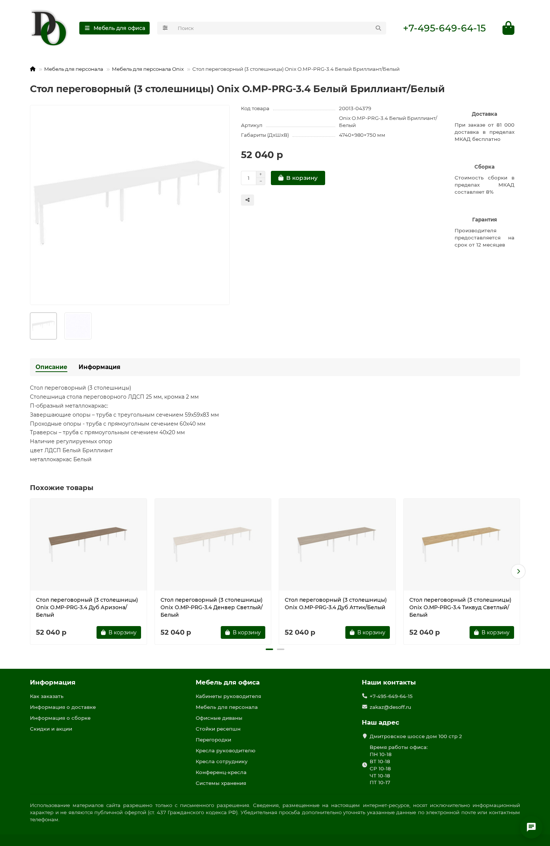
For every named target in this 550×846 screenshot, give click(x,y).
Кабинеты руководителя (228, 696)
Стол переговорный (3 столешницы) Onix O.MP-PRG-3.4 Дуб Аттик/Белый (336, 603)
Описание (51, 367)
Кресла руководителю (226, 750)
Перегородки (213, 740)
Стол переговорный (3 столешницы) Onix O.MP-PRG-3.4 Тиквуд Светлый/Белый (460, 607)
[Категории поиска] (165, 28)
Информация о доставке (63, 707)
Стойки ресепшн (218, 729)
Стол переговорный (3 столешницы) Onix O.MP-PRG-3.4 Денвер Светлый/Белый (212, 607)
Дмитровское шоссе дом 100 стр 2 (416, 736)
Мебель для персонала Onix (148, 69)
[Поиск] (378, 28)
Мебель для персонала (73, 69)
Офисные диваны (219, 718)
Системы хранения (221, 783)
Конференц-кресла (221, 772)
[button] (31, 571)
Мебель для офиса (228, 682)
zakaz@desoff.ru (390, 707)
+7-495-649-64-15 (444, 28)
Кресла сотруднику (222, 761)
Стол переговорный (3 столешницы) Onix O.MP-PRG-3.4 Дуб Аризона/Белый (87, 607)
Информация (99, 367)
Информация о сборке (60, 718)
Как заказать (47, 696)
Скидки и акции (51, 729)
